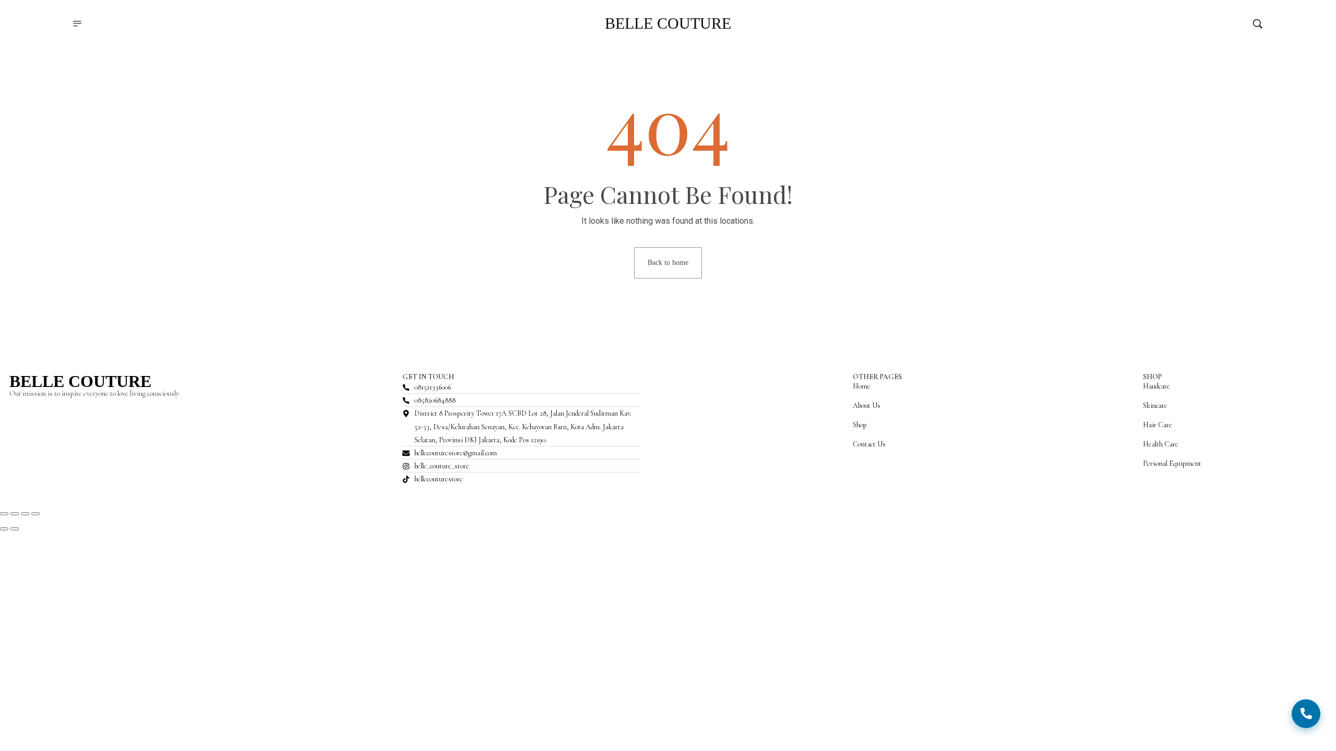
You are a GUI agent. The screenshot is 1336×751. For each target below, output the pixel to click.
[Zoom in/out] (4, 513)
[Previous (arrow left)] (4, 528)
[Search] (1257, 23)
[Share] (25, 513)
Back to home (668, 263)
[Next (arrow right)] (14, 528)
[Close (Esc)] (35, 513)
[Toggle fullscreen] (14, 513)
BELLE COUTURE (80, 381)
